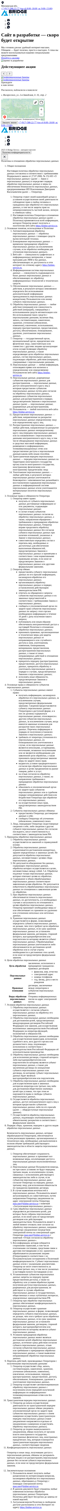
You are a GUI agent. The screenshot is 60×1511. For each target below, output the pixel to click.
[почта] (8, 21)
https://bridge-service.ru (46, 225)
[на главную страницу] (14, 15)
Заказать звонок (9, 123)
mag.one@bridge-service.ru (25, 1203)
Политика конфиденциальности (16, 152)
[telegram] (8, 24)
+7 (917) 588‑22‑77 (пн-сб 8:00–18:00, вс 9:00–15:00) (26, 8)
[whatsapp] (8, 28)
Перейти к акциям (10, 58)
